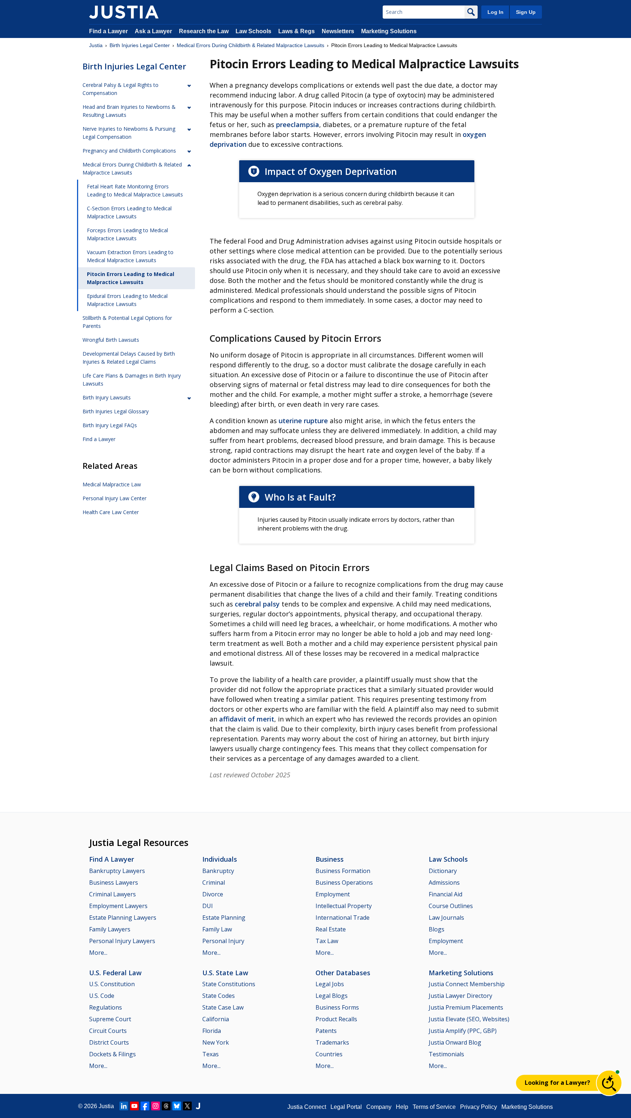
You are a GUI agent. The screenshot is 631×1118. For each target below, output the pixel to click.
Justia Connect (306, 1107)
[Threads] (166, 1106)
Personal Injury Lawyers (122, 941)
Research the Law (204, 31)
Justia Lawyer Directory (460, 996)
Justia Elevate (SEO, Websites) (469, 1019)
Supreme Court (110, 1019)
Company (378, 1107)
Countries (329, 1054)
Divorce (212, 894)
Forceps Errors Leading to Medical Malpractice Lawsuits (127, 234)
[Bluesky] (176, 1106)
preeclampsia (297, 124)
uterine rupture (303, 420)
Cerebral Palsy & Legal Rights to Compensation (120, 88)
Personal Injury (223, 941)
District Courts (109, 1042)
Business (330, 859)
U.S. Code (101, 996)
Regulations (105, 1007)
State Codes (218, 996)
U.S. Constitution (112, 984)
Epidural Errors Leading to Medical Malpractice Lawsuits (127, 299)
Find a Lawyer (108, 31)
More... (98, 953)
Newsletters (338, 31)
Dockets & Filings (112, 1054)
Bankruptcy (218, 871)
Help (402, 1107)
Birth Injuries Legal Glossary (116, 411)
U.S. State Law (225, 972)
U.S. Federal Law (115, 972)
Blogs (436, 929)
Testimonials (446, 1054)
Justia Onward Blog (455, 1042)
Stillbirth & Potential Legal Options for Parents (127, 321)
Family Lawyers (109, 929)
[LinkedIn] (123, 1106)
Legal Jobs (330, 984)
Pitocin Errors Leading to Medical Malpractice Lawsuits (130, 278)
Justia (96, 45)
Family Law (217, 929)
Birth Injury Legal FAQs (110, 425)
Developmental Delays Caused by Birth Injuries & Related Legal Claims (129, 357)
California (215, 1019)
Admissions (444, 882)
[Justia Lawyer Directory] (198, 1106)
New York (215, 1042)
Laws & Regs (296, 31)
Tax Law (327, 941)
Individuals (219, 859)
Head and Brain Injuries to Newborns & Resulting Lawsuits (129, 110)
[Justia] (123, 12)
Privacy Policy (478, 1107)
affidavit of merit (246, 719)
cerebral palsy (257, 604)
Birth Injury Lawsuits (107, 397)
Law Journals (446, 918)
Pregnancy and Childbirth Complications (129, 150)
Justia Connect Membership (467, 984)
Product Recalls (336, 1019)
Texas (210, 1054)
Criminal (213, 882)
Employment (333, 894)
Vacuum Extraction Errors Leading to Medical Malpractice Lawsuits (130, 256)
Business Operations (344, 882)
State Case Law (223, 1007)
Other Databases (343, 972)
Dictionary (443, 871)
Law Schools (253, 31)
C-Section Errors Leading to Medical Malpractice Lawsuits (129, 212)
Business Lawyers (113, 882)
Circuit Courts (108, 1031)
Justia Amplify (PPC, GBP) (463, 1031)
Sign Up (526, 12)
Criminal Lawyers (112, 894)
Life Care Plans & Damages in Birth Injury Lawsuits (132, 379)
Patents (326, 1031)
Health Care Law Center (111, 512)
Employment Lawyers (118, 906)
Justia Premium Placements (466, 1007)
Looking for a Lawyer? (557, 1083)
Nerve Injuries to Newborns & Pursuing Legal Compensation (129, 132)
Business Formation (343, 871)
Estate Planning (223, 918)
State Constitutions (228, 984)
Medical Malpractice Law (112, 484)
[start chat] (609, 1083)
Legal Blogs (332, 996)
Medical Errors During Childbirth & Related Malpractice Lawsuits (250, 45)
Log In (495, 12)
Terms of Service (434, 1107)
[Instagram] (155, 1106)
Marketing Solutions (389, 31)
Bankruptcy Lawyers (117, 871)
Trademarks (332, 1042)
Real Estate (331, 929)
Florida (211, 1031)
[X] (187, 1106)
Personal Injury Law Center (114, 498)
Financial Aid (445, 894)
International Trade (343, 918)
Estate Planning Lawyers (122, 918)
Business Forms (337, 1007)
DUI (207, 906)
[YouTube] (134, 1106)
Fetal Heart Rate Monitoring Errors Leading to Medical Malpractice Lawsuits (135, 190)
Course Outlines (451, 906)
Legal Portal (346, 1107)
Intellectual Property (344, 906)
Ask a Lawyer (154, 31)
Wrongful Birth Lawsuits (111, 339)
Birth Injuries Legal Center (140, 45)
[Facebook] (145, 1106)
